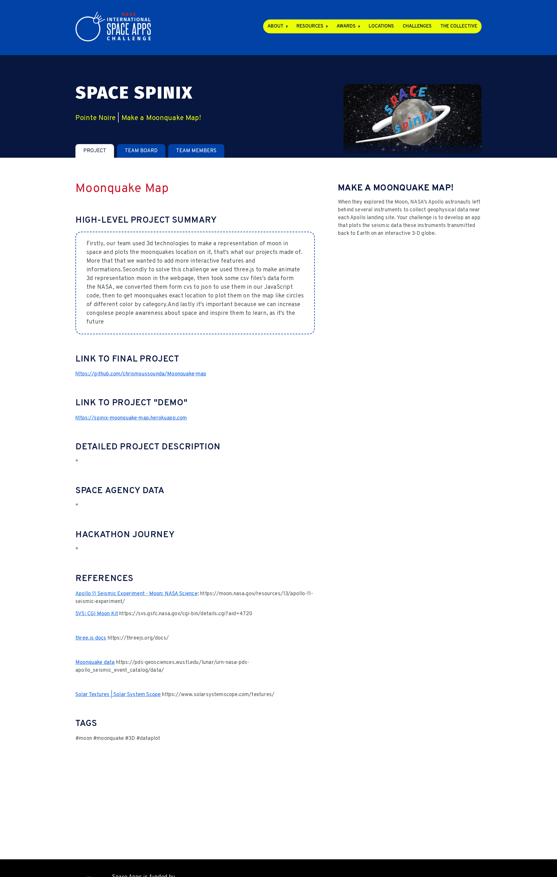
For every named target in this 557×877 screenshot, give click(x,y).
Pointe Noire (95, 118)
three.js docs (90, 638)
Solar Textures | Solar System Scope (118, 694)
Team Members (196, 151)
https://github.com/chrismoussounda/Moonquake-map (141, 374)
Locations (381, 26)
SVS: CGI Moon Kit (96, 614)
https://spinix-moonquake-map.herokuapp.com (131, 418)
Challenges (417, 26)
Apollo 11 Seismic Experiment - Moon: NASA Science (136, 594)
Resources (309, 26)
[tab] (94, 151)
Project (94, 151)
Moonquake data (95, 662)
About (275, 26)
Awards (346, 26)
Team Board (141, 151)
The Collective (458, 26)
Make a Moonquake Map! (161, 118)
